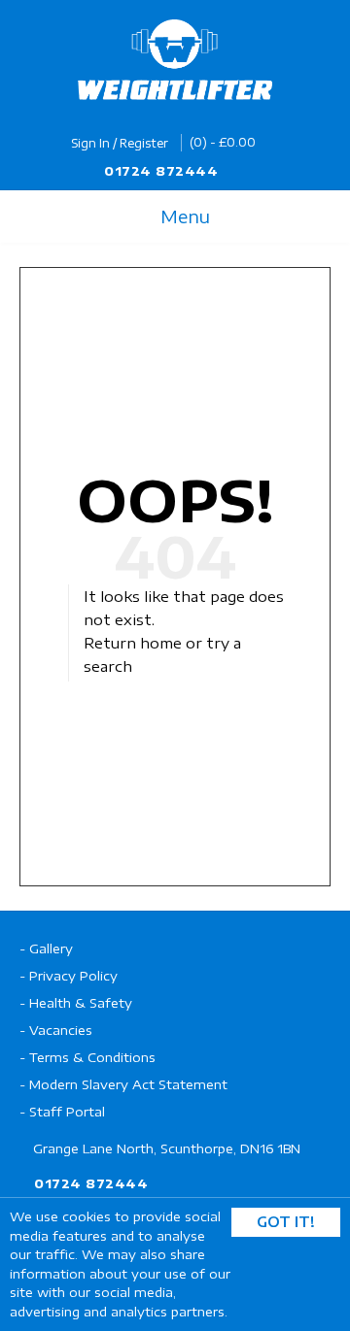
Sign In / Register (119, 143)
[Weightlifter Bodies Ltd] (175, 59)
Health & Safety (80, 1003)
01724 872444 (161, 171)
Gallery (51, 948)
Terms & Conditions (92, 1057)
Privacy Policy (73, 975)
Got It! (286, 1222)
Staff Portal (67, 1111)
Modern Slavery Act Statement (128, 1084)
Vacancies (60, 1030)
